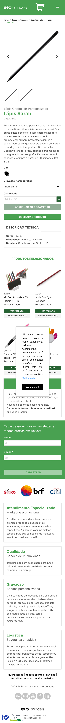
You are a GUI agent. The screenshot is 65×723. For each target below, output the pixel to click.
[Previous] (8, 56)
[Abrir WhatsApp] (57, 715)
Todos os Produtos (20, 20)
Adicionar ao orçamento (32, 207)
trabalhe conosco (21, 678)
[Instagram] (25, 696)
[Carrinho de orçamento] (40, 7)
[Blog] (18, 696)
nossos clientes (35, 674)
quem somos (15, 674)
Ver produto (17, 311)
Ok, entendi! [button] (32, 387)
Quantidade (10, 193)
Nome (7, 437)
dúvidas (50, 674)
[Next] (56, 56)
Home (6, 20)
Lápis (50, 20)
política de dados (44, 678)
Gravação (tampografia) (18, 180)
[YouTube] (32, 696)
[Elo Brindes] (15, 7)
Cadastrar (33, 472)
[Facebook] (40, 696)
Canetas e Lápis (37, 20)
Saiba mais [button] (28, 378)
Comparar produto (32, 216)
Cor (6, 167)
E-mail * (8, 451)
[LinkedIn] (47, 696)
